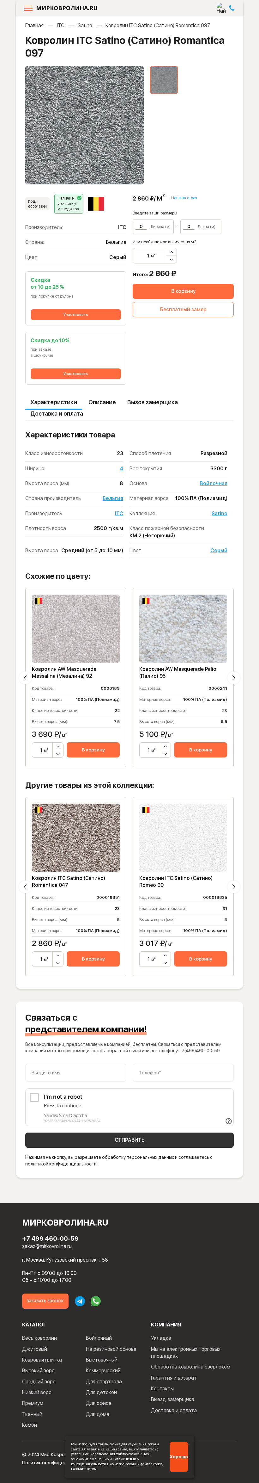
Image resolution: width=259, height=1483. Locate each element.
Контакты (162, 1389)
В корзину (183, 291)
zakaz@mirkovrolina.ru (47, 1246)
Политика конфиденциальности (57, 1463)
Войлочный (99, 1338)
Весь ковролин (39, 1338)
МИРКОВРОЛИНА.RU (67, 8)
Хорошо (179, 1456)
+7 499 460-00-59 (50, 1238)
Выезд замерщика (172, 1399)
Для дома (97, 1414)
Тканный (32, 1414)
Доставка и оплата (56, 413)
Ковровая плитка (42, 1360)
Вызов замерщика (152, 402)
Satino (85, 25)
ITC (60, 25)
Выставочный (101, 1360)
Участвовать (75, 314)
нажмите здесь (83, 1469)
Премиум (32, 1403)
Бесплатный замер (183, 309)
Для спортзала (104, 1382)
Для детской (101, 1392)
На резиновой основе (111, 1349)
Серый (218, 550)
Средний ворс (39, 1382)
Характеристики (53, 402)
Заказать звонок (45, 1301)
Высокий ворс (38, 1371)
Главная (34, 25)
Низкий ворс (36, 1392)
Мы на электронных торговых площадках (185, 1352)
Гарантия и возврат (174, 1378)
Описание (102, 402)
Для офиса (98, 1403)
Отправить (130, 1140)
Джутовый (34, 1349)
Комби (29, 1425)
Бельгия (113, 498)
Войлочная (213, 483)
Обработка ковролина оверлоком (190, 1367)
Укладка (161, 1338)
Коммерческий (103, 1371)
